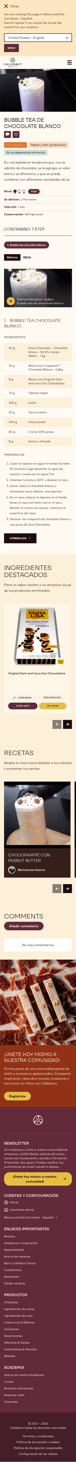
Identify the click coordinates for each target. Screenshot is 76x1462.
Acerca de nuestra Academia (24, 1375)
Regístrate (17, 1096)
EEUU (27, 257)
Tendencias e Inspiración (20, 1243)
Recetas (9, 1236)
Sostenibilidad (14, 1250)
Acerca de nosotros (17, 1256)
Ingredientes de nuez (18, 1316)
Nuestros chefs (14, 1395)
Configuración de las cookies (38, 1454)
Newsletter (11, 1276)
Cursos (9, 1381)
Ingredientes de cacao (19, 1309)
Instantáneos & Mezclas (20, 1349)
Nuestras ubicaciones (18, 1388)
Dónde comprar (15, 1283)
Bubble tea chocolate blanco (28, 245)
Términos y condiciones (38, 1436)
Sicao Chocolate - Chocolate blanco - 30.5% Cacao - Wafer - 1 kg (47, 352)
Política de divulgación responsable (38, 1448)
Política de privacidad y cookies (38, 1442)
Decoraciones (13, 1336)
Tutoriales (11, 1402)
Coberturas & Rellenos (19, 1322)
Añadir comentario (24, 926)
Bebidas (9, 1356)
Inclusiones (11, 1329)
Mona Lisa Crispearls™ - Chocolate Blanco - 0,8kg (45, 368)
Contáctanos (13, 1270)
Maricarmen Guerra (31, 870)
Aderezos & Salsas (17, 1342)
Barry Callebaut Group (20, 1263)
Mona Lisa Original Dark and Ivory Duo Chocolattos (46, 381)
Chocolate (11, 1302)
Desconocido (52, 697)
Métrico (12, 257)
